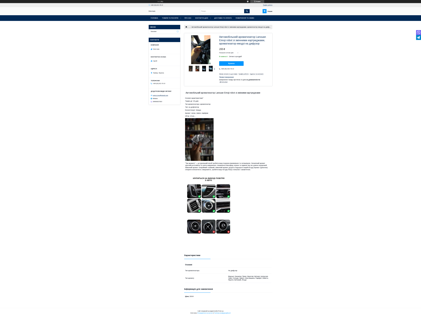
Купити (231, 63)
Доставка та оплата (223, 18)
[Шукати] (247, 11)
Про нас (187, 18)
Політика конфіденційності (222, 313)
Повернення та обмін (245, 18)
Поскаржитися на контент (205, 313)
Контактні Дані (201, 18)
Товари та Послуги (170, 18)
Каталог (154, 31)
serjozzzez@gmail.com (160, 95)
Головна (154, 18)
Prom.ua (220, 311)
